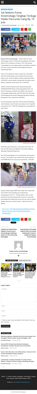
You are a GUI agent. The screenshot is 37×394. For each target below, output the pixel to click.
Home (2, 6)
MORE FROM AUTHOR (24, 260)
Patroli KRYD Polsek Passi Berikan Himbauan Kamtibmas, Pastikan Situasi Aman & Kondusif (15, 345)
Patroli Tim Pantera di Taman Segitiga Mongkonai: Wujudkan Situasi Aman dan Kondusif (18, 274)
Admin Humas (4, 348)
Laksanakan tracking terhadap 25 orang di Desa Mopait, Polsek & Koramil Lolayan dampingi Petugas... (18, 360)
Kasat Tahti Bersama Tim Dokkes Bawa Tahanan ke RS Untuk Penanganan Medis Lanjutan (18, 352)
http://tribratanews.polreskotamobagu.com (18, 253)
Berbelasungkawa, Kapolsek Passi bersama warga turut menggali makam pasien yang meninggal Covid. (18, 337)
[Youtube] (18, 255)
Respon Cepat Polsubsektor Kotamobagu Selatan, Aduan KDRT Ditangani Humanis (6, 274)
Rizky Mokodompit (6, 340)
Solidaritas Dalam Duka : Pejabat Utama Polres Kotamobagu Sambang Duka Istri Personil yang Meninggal (9, 233)
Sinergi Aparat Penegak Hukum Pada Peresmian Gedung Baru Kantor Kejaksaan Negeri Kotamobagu (28, 233)
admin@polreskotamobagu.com (21, 382)
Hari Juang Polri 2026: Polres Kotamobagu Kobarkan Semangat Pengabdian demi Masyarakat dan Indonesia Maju (30, 275)
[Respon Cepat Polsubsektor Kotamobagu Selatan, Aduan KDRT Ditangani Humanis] (6, 267)
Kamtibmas (4, 9)
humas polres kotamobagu (9, 25)
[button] (34, 2)
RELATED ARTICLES (11, 260)
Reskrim (10, 9)
